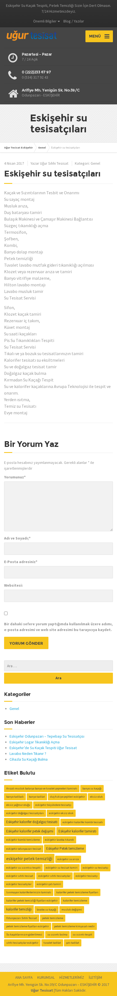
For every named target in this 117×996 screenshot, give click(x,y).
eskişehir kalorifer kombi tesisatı (83, 822)
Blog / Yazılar (73, 21)
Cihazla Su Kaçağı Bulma (29, 759)
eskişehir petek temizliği (29, 858)
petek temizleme (52, 918)
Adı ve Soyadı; (17, 538)
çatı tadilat (72, 942)
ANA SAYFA (24, 977)
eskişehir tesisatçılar (19, 884)
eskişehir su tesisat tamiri (62, 867)
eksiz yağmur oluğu (18, 805)
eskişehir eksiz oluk (61, 813)
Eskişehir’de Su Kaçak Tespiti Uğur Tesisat (43, 747)
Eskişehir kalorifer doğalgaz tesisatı (31, 822)
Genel (95, 163)
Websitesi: (13, 585)
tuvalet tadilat (52, 942)
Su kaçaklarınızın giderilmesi (24, 934)
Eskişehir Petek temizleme (65, 848)
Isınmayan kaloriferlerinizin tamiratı (28, 892)
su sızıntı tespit (82, 934)
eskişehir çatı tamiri (49, 884)
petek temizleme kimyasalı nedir (74, 926)
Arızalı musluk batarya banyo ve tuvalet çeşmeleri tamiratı (41, 788)
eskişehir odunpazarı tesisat (23, 849)
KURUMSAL (46, 977)
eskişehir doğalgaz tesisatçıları (25, 813)
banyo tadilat (37, 796)
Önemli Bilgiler (45, 21)
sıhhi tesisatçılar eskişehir (22, 942)
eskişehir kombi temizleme (23, 839)
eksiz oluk (96, 796)
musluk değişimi (71, 909)
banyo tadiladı (15, 796)
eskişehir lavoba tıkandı (59, 839)
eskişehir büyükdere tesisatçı (53, 805)
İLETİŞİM (95, 977)
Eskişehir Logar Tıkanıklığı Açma (35, 742)
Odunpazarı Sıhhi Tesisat (21, 918)
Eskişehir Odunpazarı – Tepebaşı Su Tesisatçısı (47, 736)
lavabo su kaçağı (46, 909)
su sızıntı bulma (57, 934)
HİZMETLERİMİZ (71, 977)
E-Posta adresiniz (20, 561)
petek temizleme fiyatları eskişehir (27, 926)
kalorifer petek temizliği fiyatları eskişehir (32, 900)
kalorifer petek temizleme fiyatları (77, 892)
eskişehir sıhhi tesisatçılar (54, 876)
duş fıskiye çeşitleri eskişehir (67, 796)
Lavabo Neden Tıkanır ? (28, 753)
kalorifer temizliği (19, 909)
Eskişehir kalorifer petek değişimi (29, 831)
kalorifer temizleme (75, 900)
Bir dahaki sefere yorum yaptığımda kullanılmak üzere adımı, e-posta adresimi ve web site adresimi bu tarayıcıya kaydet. (58, 626)
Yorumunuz (15, 477)
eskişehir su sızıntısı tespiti (23, 867)
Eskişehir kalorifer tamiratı (77, 831)
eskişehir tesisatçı (87, 876)
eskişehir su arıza (68, 859)
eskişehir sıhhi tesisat (19, 876)
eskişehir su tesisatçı (95, 867)
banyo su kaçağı (91, 788)
